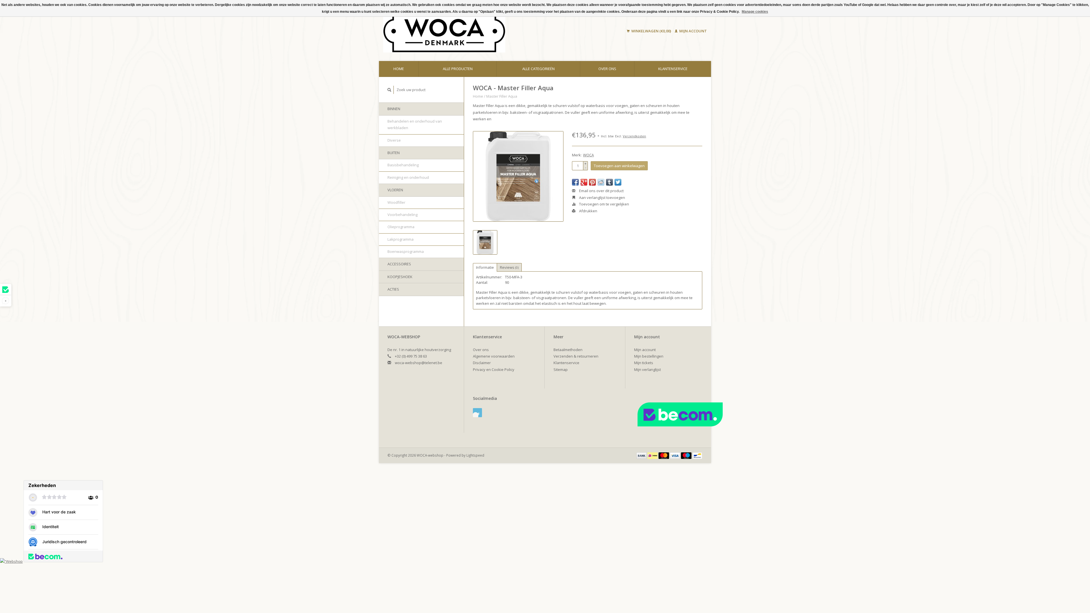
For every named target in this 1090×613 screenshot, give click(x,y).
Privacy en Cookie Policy (493, 369)
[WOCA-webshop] (480, 31)
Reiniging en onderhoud (408, 177)
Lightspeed (475, 455)
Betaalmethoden (568, 349)
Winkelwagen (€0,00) (651, 30)
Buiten (393, 152)
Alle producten (458, 68)
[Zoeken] (389, 90)
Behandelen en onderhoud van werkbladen (414, 124)
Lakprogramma (400, 239)
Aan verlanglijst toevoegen (601, 197)
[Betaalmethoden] (642, 455)
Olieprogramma (400, 226)
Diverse (394, 140)
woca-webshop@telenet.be (418, 362)
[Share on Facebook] (575, 182)
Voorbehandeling (402, 214)
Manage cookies (755, 12)
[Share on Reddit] (601, 182)
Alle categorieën (538, 68)
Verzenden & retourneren (576, 356)
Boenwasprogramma (405, 251)
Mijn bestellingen (648, 356)
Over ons (607, 68)
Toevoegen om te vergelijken (603, 204)
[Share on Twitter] (618, 182)
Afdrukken (587, 210)
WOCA (588, 155)
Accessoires (399, 263)
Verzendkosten (634, 136)
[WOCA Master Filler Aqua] (518, 176)
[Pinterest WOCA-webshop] (477, 412)
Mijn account (692, 30)
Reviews (509, 267)
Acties (393, 289)
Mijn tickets (643, 362)
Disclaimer (482, 362)
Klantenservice (672, 68)
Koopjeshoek (399, 276)
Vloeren (395, 189)
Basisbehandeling (403, 164)
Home (398, 68)
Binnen (393, 108)
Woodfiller (396, 202)
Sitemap (561, 369)
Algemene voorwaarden (494, 356)
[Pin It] (592, 182)
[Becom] (701, 414)
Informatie (485, 267)
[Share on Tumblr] (609, 182)
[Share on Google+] (583, 182)
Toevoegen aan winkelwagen (619, 165)
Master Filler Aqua (501, 96)
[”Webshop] (11, 561)
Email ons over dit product (601, 190)
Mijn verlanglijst (647, 369)
